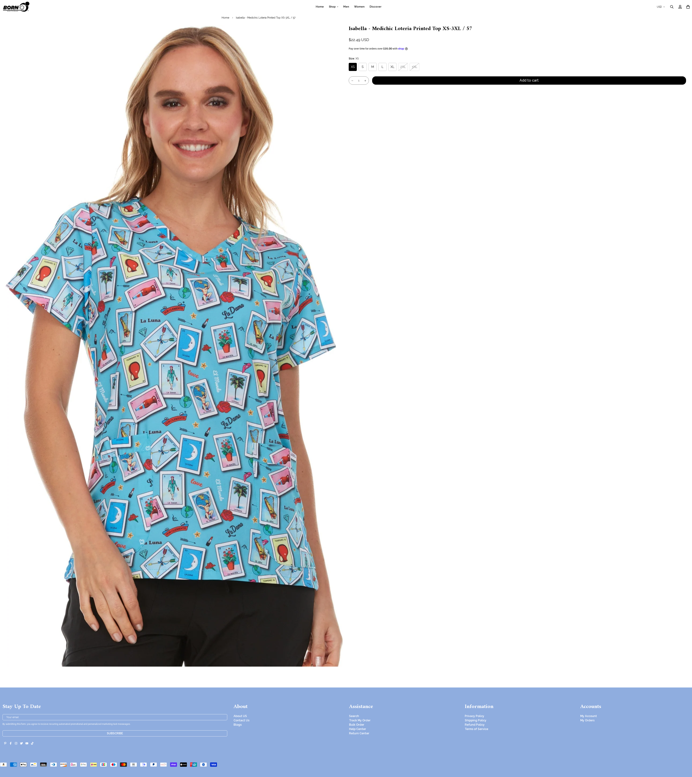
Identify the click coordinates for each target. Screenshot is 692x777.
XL (392, 67)
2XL (403, 67)
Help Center (357, 729)
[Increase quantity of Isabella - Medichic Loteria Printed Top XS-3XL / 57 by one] (365, 81)
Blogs (238, 724)
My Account (588, 716)
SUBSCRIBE (115, 733)
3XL (414, 67)
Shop (332, 6)
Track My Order (360, 720)
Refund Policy (475, 724)
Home (320, 6)
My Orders (587, 720)
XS (353, 67)
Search (354, 716)
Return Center (359, 733)
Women (359, 6)
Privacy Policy (474, 716)
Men (346, 6)
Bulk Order (356, 724)
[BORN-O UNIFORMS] (16, 7)
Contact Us (241, 720)
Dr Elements (23, 774)
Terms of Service (476, 729)
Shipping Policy (475, 720)
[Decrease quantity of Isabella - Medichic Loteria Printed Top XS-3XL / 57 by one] (352, 81)
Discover (376, 6)
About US (240, 716)
